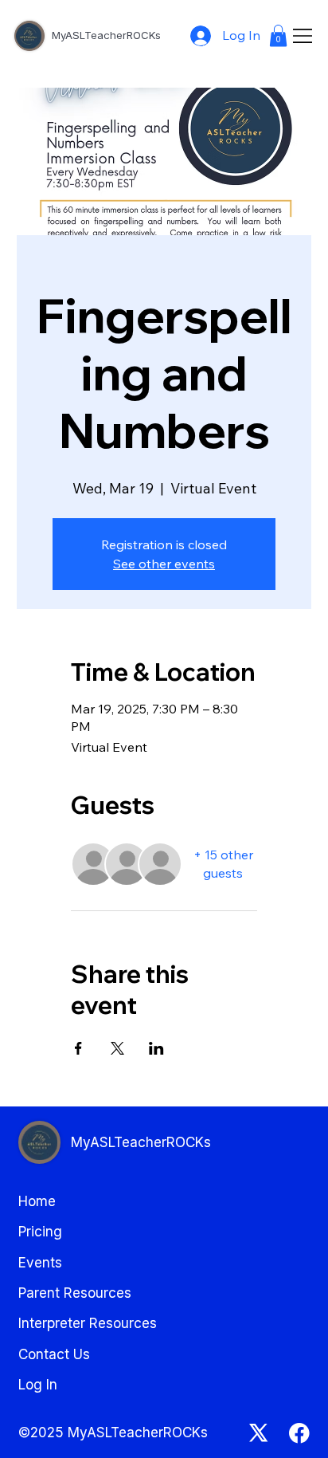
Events (40, 1262)
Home (37, 1201)
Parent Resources (74, 1292)
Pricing (40, 1231)
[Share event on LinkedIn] (156, 1048)
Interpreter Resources (87, 1323)
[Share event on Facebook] (78, 1048)
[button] (278, 35)
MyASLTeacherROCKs (108, 35)
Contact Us (54, 1354)
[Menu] (303, 35)
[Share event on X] (117, 1048)
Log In (37, 1384)
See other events (164, 564)
